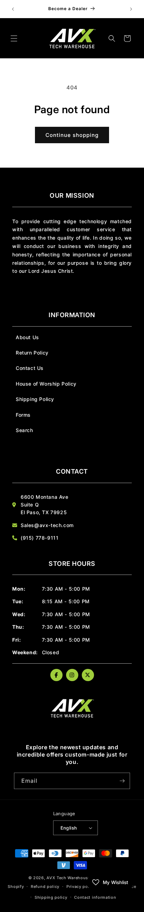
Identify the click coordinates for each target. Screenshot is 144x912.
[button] (14, 38)
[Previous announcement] (13, 9)
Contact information (95, 897)
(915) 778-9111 (39, 538)
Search (24, 430)
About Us (27, 337)
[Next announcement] (131, 9)
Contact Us (30, 368)
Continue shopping (72, 135)
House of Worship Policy (46, 384)
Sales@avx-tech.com (47, 525)
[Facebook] (56, 675)
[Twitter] (88, 675)
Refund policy (45, 886)
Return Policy (32, 353)
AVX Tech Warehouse (68, 877)
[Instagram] (72, 675)
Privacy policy (80, 886)
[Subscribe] (122, 781)
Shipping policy (51, 897)
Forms (23, 415)
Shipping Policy (35, 399)
